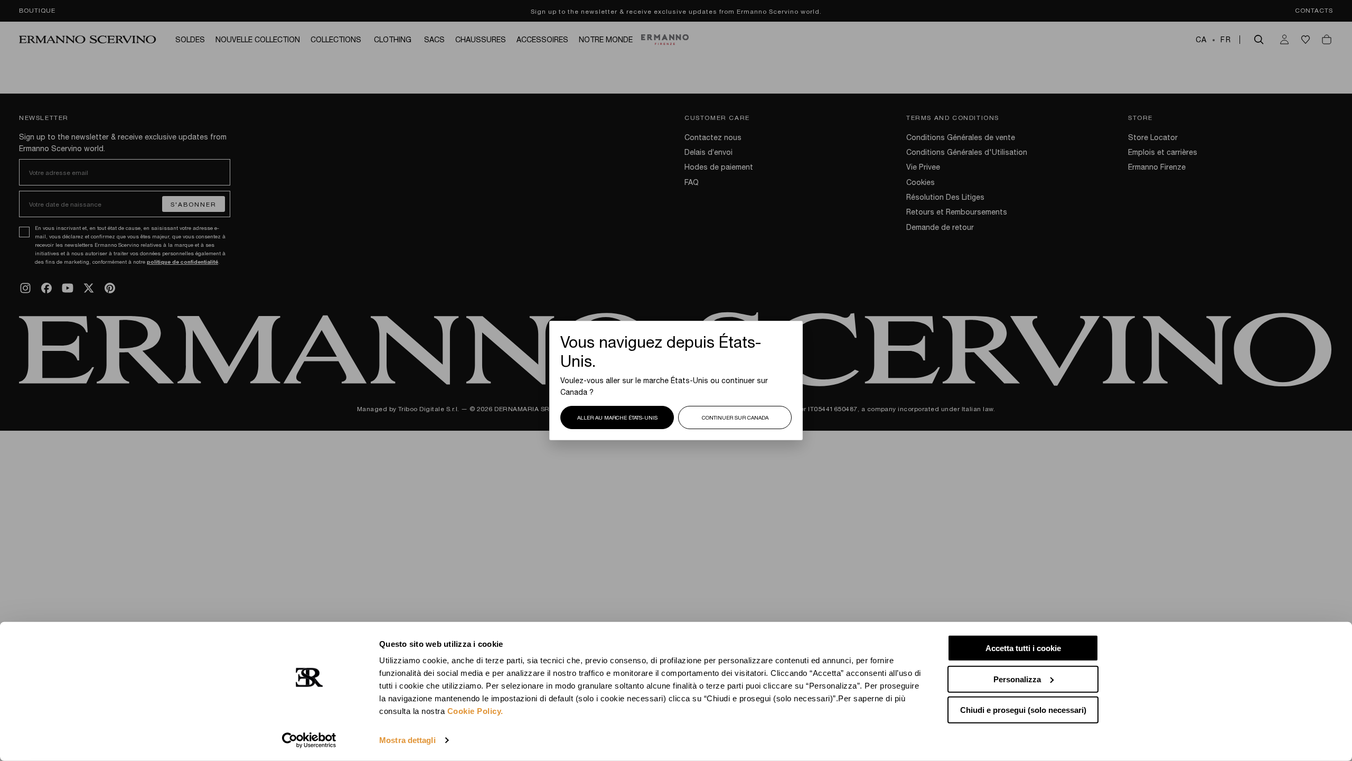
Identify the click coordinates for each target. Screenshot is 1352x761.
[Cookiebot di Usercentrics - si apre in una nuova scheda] (309, 740)
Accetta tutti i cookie (1023, 648)
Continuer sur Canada (735, 417)
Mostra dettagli (407, 740)
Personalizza (1017, 678)
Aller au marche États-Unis (617, 417)
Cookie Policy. (475, 711)
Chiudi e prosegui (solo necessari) (1023, 710)
